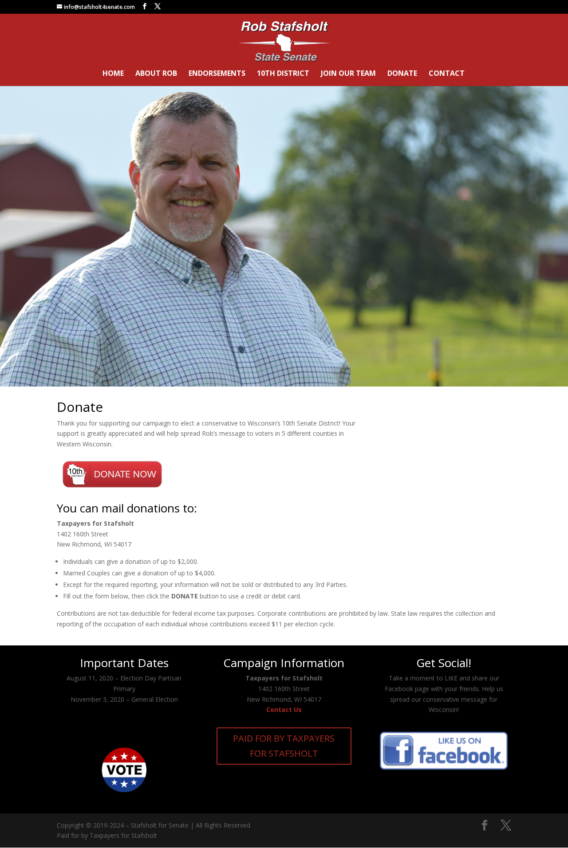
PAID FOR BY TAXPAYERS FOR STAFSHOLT (284, 745)
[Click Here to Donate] (112, 490)
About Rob (156, 74)
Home (113, 74)
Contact (447, 74)
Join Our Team (348, 74)
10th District (283, 74)
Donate (402, 74)
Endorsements (217, 74)
